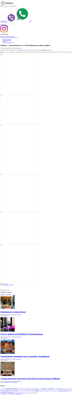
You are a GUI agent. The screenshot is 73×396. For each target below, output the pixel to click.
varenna (24, 390)
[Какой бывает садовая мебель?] (7, 309)
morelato (71, 388)
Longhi (56, 388)
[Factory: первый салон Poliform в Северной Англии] (7, 331)
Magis (59, 388)
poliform (2, 390)
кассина (65, 390)
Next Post (2, 294)
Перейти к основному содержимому (7, 36)
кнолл (68, 390)
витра (61, 390)
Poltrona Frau (8, 390)
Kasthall (47, 388)
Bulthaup (9, 388)
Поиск (1, 24)
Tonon (21, 390)
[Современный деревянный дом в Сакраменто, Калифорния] (7, 353)
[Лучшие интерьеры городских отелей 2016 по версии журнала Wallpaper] (7, 375)
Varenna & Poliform (30, 390)
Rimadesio (15, 390)
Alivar (1, 388)
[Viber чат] (11, 21)
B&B (3, 388)
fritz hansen (11, 284)
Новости (4, 41)
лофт (71, 390)
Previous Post (8, 294)
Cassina (14, 388)
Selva (19, 390)
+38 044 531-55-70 (3, 22)
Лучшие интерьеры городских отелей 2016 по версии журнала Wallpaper (30, 378)
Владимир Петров (17, 48)
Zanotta (39, 390)
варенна (58, 390)
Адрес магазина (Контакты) (8, 42)
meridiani (65, 388)
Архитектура (6, 382)
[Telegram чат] (30, 21)
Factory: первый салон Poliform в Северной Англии (21, 334)
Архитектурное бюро (7, 40)
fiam (25, 388)
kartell (43, 388)
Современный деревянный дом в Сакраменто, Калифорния (24, 356)
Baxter (5, 388)
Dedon (21, 388)
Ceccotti (18, 388)
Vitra (36, 390)
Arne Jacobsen (6, 284)
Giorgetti (36, 388)
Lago (54, 388)
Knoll (51, 388)
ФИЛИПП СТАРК (51, 390)
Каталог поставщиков (7, 39)
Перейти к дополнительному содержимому (8, 37)
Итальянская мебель (45, 390)
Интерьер (11, 382)
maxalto (62, 388)
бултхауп (55, 390)
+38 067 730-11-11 (3, 21)
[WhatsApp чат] (22, 21)
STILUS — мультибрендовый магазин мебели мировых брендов (16, 392)
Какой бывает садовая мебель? (13, 312)
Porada (12, 390)
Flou (27, 388)
